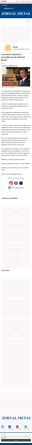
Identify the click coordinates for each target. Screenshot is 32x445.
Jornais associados (26, 1)
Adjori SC (18, 1)
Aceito (16, 440)
